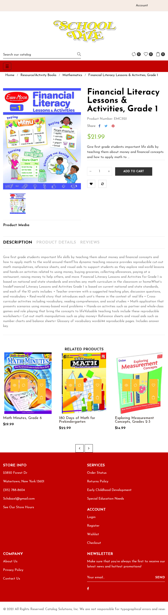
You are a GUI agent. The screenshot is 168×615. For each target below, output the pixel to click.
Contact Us (11, 578)
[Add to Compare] (102, 184)
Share (99, 126)
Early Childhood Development (109, 490)
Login (91, 517)
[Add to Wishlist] (91, 184)
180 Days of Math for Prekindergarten (77, 420)
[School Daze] (84, 31)
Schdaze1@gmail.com (19, 498)
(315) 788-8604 (14, 490)
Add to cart (133, 171)
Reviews (90, 242)
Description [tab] (17, 242)
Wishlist (93, 534)
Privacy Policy (13, 570)
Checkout (94, 543)
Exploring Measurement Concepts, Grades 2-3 (134, 420)
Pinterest (113, 126)
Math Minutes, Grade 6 (22, 418)
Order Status (97, 473)
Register (93, 525)
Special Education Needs (105, 498)
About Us (10, 561)
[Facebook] (88, 589)
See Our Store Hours (18, 507)
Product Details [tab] (56, 242)
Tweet (106, 126)
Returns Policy (97, 481)
